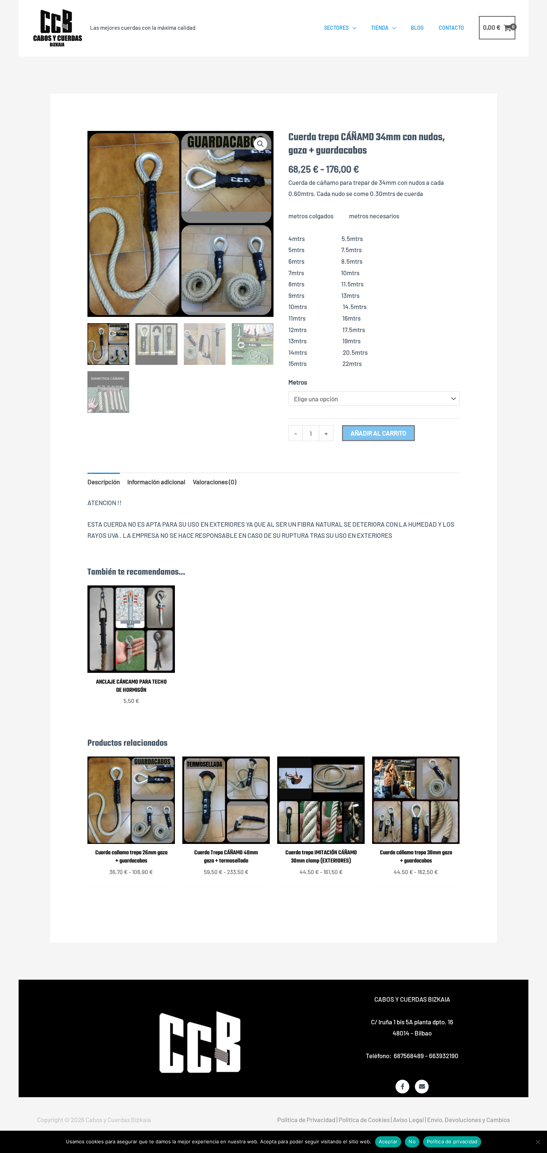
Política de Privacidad (306, 1119)
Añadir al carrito (378, 433)
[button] (260, 144)
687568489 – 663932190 (426, 1055)
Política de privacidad (452, 1141)
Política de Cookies (364, 1119)
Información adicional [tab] (156, 481)
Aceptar (388, 1141)
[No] (537, 1142)
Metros (297, 382)
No (412, 1141)
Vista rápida (131, 665)
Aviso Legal (408, 1119)
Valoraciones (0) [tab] (214, 481)
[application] (352, 28)
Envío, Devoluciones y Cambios (468, 1119)
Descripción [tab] (103, 481)
